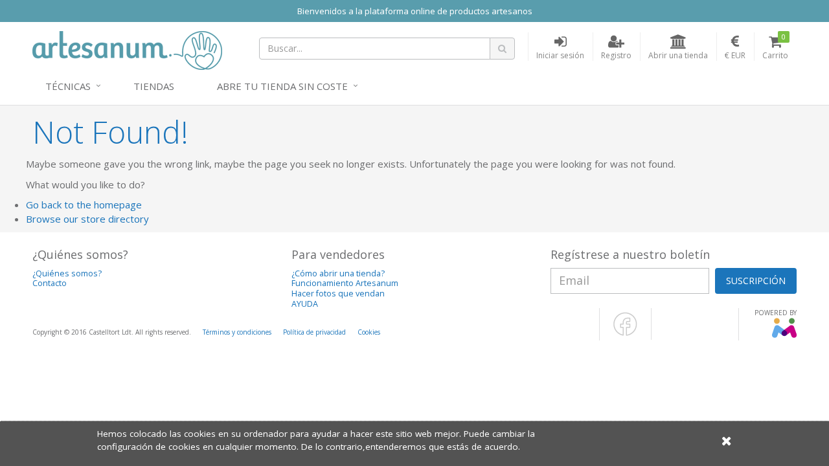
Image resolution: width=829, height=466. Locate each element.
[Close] (726, 440)
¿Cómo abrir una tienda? (338, 273)
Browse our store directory (87, 218)
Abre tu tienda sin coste (282, 86)
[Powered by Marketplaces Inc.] (784, 335)
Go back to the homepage (84, 204)
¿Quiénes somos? (67, 273)
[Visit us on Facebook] (625, 333)
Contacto (49, 283)
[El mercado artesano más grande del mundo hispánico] (127, 49)
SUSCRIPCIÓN (756, 280)
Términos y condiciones (237, 332)
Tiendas (153, 86)
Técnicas (68, 86)
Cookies (369, 332)
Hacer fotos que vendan (338, 293)
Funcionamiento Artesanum (344, 283)
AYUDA (304, 303)
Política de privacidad (314, 332)
